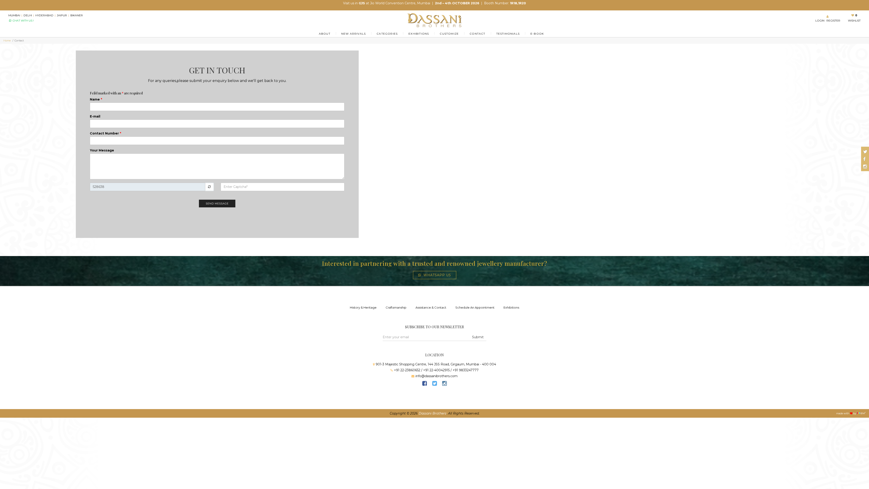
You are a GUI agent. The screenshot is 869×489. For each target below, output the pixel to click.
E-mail (95, 116)
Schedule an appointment (474, 307)
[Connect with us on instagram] (865, 166)
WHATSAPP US (437, 275)
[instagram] (444, 384)
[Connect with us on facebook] (864, 159)
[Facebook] (424, 384)
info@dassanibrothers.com (436, 376)
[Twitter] (434, 384)
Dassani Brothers (432, 413)
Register (833, 20)
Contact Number (105, 133)
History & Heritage (363, 307)
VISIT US (486, 3)
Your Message (102, 150)
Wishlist (854, 20)
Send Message (217, 203)
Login (819, 20)
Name (96, 99)
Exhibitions (511, 307)
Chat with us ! (23, 20)
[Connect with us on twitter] (865, 151)
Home (7, 40)
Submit (478, 337)
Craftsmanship (396, 307)
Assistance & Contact (430, 307)
